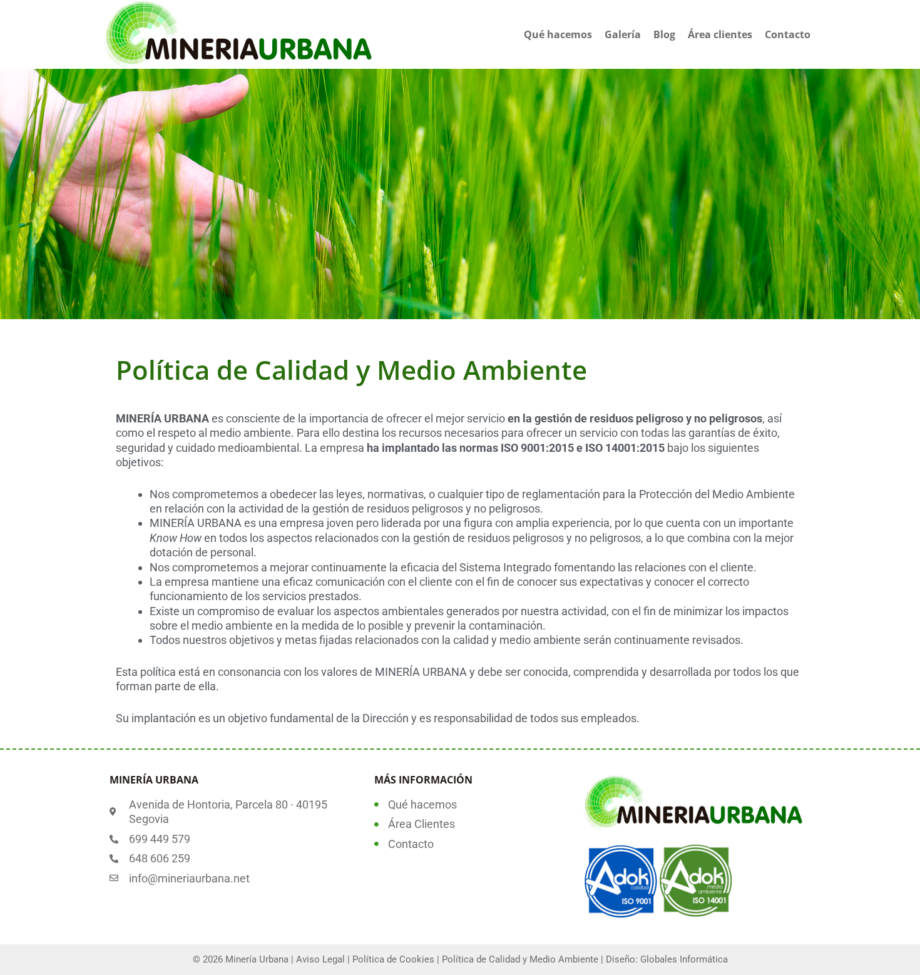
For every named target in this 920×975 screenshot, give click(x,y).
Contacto (787, 34)
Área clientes (720, 34)
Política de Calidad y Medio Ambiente (520, 959)
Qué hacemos (558, 34)
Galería (623, 34)
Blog (664, 34)
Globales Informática (684, 959)
